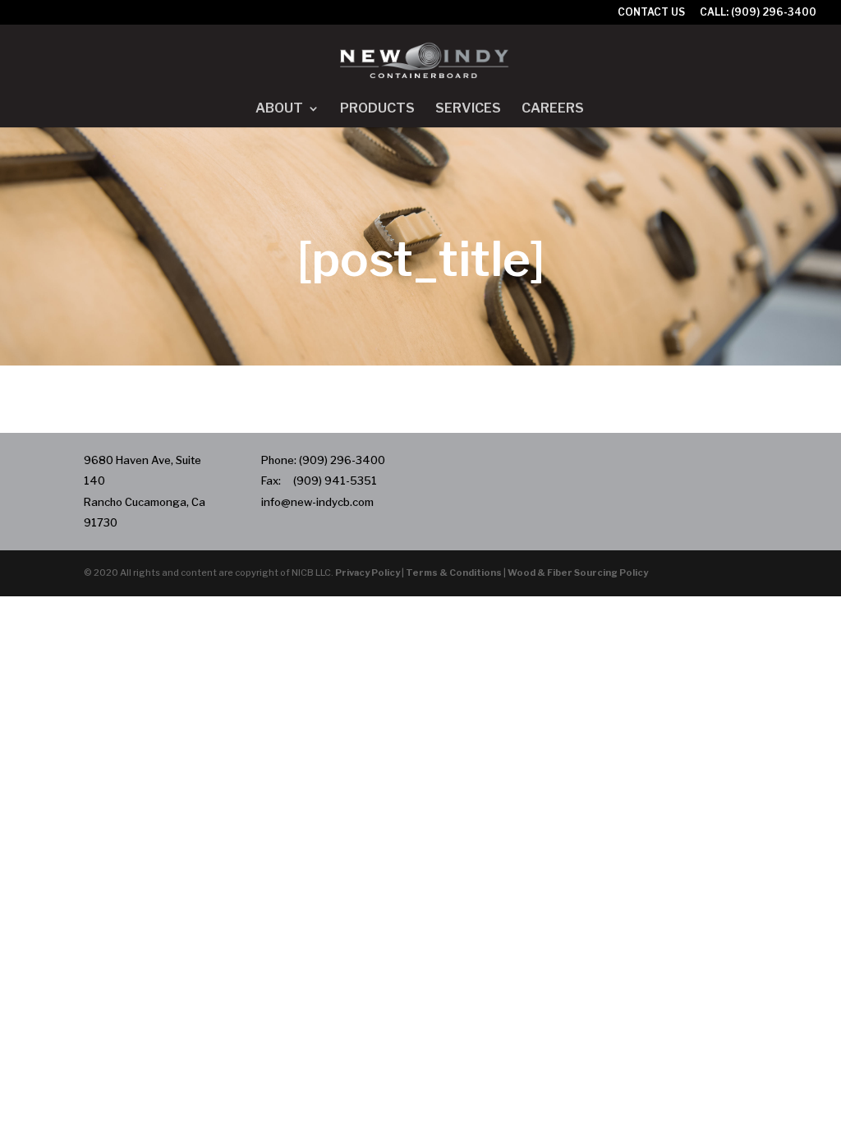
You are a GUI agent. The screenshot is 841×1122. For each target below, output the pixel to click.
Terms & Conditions (454, 572)
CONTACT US (651, 12)
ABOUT (279, 109)
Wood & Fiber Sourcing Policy (578, 572)
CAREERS (553, 109)
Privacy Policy (367, 572)
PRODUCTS (377, 109)
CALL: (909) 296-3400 (758, 12)
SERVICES (468, 109)
